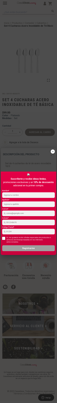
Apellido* (5, 200)
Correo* (5, 209)
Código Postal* (8, 227)
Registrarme (28, 248)
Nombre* (5, 191)
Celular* (5, 218)
